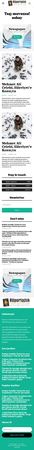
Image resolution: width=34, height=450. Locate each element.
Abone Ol (28, 190)
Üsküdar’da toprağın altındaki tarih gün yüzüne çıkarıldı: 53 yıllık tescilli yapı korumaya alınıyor (16, 243)
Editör (4, 95)
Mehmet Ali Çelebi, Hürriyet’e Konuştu (17, 87)
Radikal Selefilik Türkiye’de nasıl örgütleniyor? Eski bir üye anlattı (14, 225)
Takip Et (28, 185)
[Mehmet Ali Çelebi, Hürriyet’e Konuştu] (17, 66)
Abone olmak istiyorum (17, 435)
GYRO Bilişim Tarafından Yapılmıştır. (19, 446)
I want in (17, 210)
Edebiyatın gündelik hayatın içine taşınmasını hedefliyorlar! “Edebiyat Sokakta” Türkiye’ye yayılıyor (15, 260)
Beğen (29, 181)
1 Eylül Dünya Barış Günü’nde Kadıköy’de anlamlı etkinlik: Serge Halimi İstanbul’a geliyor (16, 252)
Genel (5, 76)
